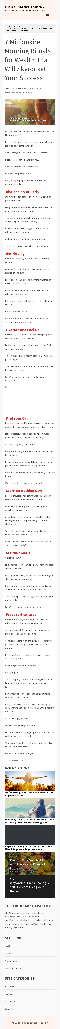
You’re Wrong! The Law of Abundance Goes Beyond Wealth (30, 794)
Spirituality (15, 760)
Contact (8, 953)
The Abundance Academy (24, 7)
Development (11, 1001)
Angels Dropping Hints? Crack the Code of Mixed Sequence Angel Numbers (29, 848)
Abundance (10, 986)
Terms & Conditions (13, 968)
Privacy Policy (11, 961)
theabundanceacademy (19, 92)
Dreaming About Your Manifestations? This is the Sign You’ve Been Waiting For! (30, 821)
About (7, 946)
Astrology (9, 994)
